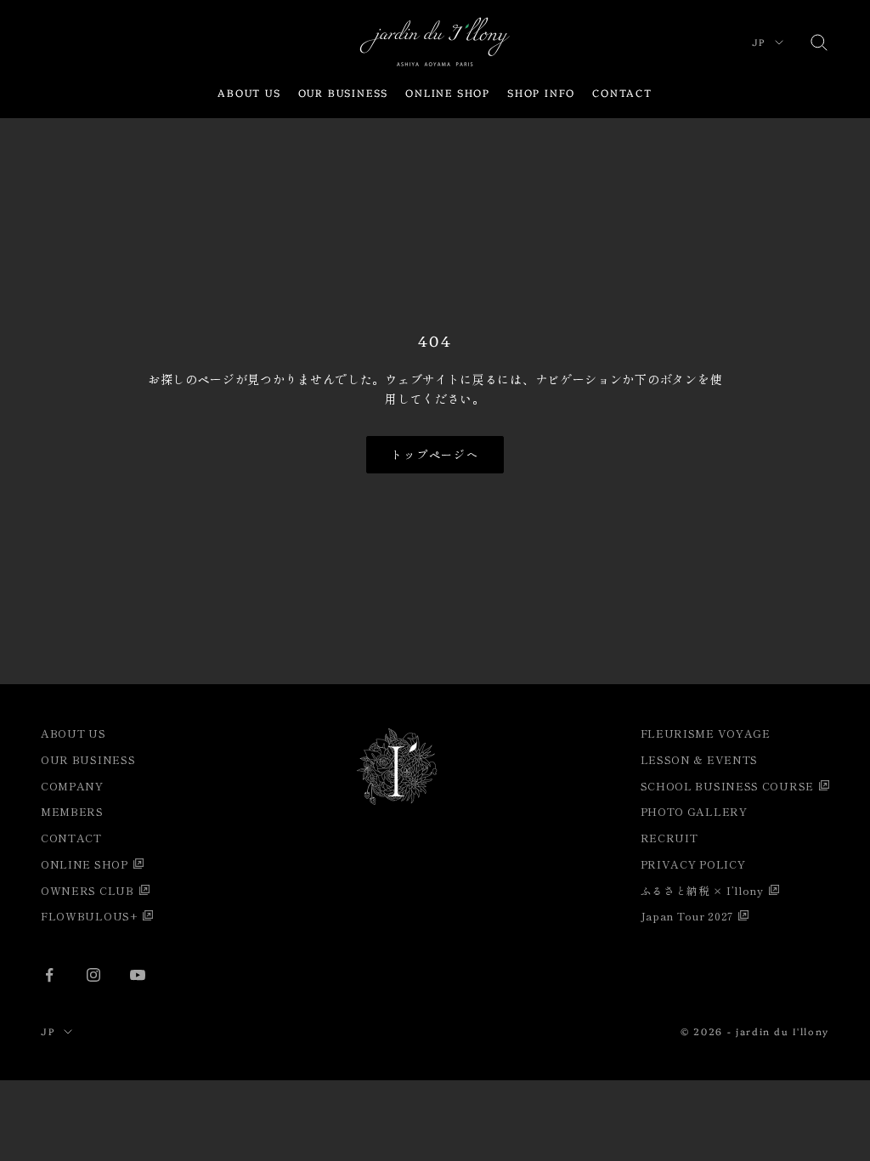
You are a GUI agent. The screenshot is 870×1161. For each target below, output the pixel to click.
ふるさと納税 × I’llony (702, 890)
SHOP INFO (541, 92)
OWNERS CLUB (87, 890)
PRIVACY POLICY (693, 864)
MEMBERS (72, 811)
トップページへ (435, 454)
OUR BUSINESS (343, 92)
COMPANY (72, 786)
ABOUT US (249, 92)
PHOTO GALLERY (694, 811)
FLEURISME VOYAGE (706, 733)
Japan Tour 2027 (687, 916)
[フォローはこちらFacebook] (49, 974)
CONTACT (622, 92)
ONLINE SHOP (447, 92)
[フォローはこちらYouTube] (137, 974)
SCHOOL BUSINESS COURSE (727, 786)
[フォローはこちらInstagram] (93, 974)
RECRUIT (669, 838)
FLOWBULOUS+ (89, 916)
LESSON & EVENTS (700, 759)
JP (759, 42)
